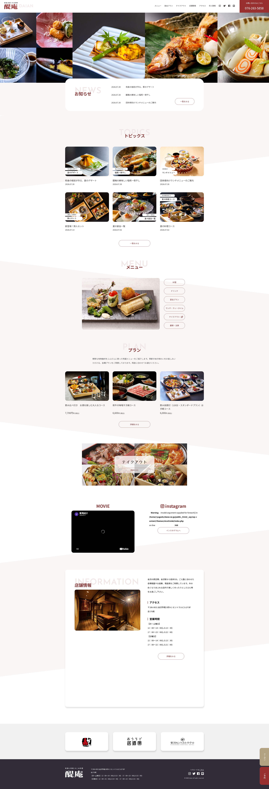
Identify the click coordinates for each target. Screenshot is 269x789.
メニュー (158, 5)
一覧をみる (184, 101)
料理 (174, 282)
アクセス (202, 5)
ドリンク (174, 291)
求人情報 (212, 5)
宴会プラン (168, 5)
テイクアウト (181, 5)
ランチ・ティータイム (174, 308)
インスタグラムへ (173, 530)
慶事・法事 (174, 325)
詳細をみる (134, 424)
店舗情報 (192, 5)
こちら (201, 770)
